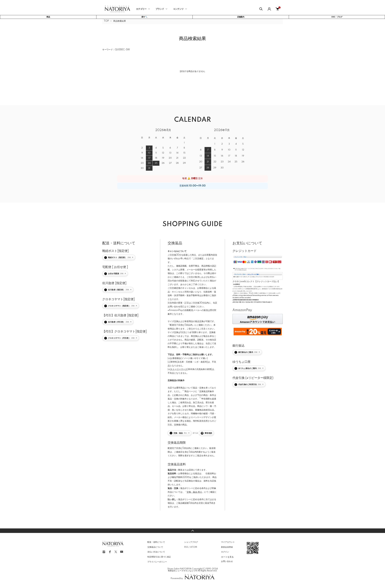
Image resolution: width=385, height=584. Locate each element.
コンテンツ (178, 9)
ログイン (225, 552)
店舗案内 (240, 17)
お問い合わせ (227, 561)
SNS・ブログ (336, 17)
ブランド (160, 9)
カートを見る (227, 556)
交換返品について (155, 547)
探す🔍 (144, 17)
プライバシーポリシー (157, 562)
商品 (48, 17)
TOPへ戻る (192, 530)
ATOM (193, 547)
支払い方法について (156, 552)
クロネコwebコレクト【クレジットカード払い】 (256, 281)
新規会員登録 (227, 547)
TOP (106, 21)
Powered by (177, 578)
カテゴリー (141, 9)
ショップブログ (191, 542)
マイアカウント (228, 542)
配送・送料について (156, 542)
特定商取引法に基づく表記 (159, 557)
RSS (186, 547)
